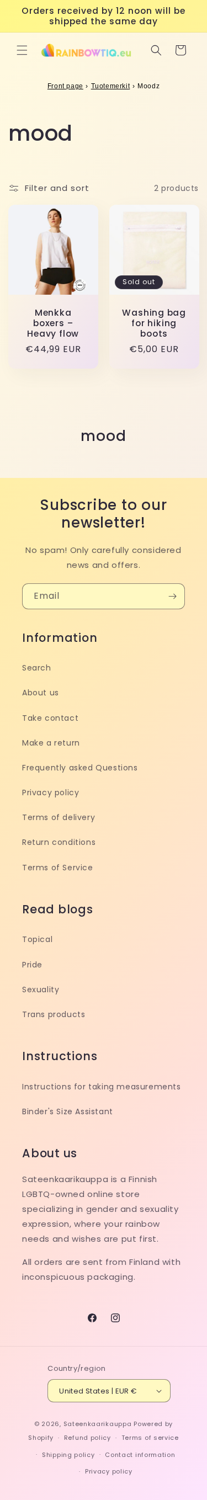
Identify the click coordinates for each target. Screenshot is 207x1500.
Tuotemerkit (110, 86)
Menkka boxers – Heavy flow (53, 323)
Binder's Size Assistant (67, 1111)
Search (36, 667)
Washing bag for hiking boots (154, 323)
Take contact (50, 718)
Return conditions (58, 842)
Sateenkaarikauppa (97, 1423)
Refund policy (87, 1437)
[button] (22, 50)
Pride (32, 964)
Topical (37, 939)
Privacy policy (50, 792)
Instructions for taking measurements (101, 1086)
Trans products (53, 1014)
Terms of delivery (58, 817)
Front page (65, 86)
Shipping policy (68, 1454)
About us (40, 692)
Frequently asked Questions (80, 767)
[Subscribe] (172, 596)
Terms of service (150, 1437)
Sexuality (40, 989)
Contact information (140, 1454)
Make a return (51, 742)
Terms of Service (57, 867)
